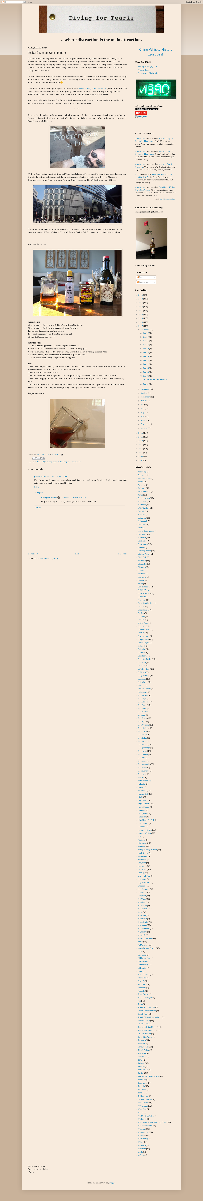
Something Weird (145, 1037)
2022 (140, 307)
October (144, 393)
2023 (140, 303)
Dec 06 (146, 372)
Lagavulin (142, 866)
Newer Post (33, 554)
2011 (140, 453)
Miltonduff (142, 919)
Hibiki (140, 797)
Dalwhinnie (142, 656)
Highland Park (144, 804)
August (144, 401)
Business (141, 600)
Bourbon (141, 574)
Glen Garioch (143, 702)
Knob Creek (143, 853)
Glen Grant (142, 705)
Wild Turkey (143, 1139)
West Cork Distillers (146, 1116)
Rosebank (142, 988)
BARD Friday (143, 508)
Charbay (141, 617)
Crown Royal (143, 643)
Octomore (142, 955)
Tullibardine (143, 1096)
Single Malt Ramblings (147, 1027)
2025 (140, 295)
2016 (140, 433)
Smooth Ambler (144, 1034)
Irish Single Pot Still (146, 820)
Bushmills (142, 597)
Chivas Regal (143, 623)
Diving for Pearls (43, 454)
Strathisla (142, 1053)
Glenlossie (142, 761)
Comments (143, 282)
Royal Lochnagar (145, 998)
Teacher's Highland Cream (149, 1076)
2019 (140, 318)
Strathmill (142, 1057)
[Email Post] (61, 454)
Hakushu (141, 784)
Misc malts (142, 925)
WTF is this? (143, 1106)
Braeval (141, 580)
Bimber (141, 548)
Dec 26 (146, 341)
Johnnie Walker (144, 833)
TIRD (140, 1060)
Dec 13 (146, 360)
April (143, 416)
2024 (140, 299)
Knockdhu (142, 860)
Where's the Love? (145, 1126)
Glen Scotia (142, 718)
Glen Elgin (142, 699)
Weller (140, 1113)
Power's (141, 981)
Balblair (141, 511)
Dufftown (142, 672)
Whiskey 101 (143, 1132)
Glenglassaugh (144, 748)
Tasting (141, 1073)
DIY (43, 462)
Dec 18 (146, 353)
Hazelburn (142, 791)
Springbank (143, 1047)
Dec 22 (146, 345)
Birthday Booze (144, 551)
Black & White (144, 554)
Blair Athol (142, 564)
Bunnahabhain (144, 593)
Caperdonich (143, 610)
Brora (140, 584)
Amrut (140, 482)
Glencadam (142, 735)
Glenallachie (143, 728)
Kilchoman (142, 843)
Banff (140, 528)
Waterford (142, 1109)
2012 (140, 449)
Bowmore (142, 577)
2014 (140, 441)
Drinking (48, 462)
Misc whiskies (144, 929)
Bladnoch (142, 561)
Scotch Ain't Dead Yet (146, 1007)
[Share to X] (38, 458)
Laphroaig (142, 869)
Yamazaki (142, 1149)
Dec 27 (146, 337)
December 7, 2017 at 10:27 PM (73, 498)
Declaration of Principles (148, 73)
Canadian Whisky (145, 603)
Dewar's (141, 666)
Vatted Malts (143, 1103)
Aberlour (141, 475)
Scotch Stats (142, 1014)
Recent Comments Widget (167, 199)
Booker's (141, 570)
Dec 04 (146, 376)
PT (136, 174)
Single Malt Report (145, 1030)
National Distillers (145, 939)
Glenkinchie (143, 754)
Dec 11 (146, 364)
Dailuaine (142, 649)
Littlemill (141, 886)
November (145, 389)
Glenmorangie (144, 764)
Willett (140, 1142)
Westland (142, 1119)
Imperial (141, 810)
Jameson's (142, 827)
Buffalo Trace (143, 590)
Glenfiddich (142, 745)
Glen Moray (142, 712)
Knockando (142, 856)
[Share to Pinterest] (44, 458)
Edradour (142, 679)
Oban (140, 952)
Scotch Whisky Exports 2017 (150, 1017)
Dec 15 (146, 356)
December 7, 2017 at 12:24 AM (54, 477)
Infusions (142, 817)
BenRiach (142, 538)
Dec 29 (146, 333)
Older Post (122, 554)
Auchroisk (142, 502)
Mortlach (141, 935)
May (143, 412)
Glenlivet (141, 758)
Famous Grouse (144, 689)
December (145, 330)
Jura (139, 837)
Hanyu (140, 787)
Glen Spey (142, 722)
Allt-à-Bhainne (144, 478)
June (143, 409)
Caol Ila (141, 607)
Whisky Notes (143, 70)
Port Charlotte (144, 975)
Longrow (142, 896)
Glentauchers (143, 771)
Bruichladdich (144, 587)
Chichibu (141, 620)
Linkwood (142, 879)
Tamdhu (141, 1067)
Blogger (112, 1183)
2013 (140, 445)
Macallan (141, 902)
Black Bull (142, 557)
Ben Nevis (142, 534)
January (144, 428)
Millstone (142, 915)
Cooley (141, 633)
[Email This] (33, 458)
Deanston (142, 663)
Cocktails (38, 462)
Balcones (141, 515)
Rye (139, 1001)
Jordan (37, 477)
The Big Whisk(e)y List (147, 67)
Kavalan (141, 840)
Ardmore (142, 488)
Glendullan (142, 738)
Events (140, 685)
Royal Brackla (143, 994)
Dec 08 (146, 368)
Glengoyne (142, 751)
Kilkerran (142, 846)
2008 (140, 456)
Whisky (78, 462)
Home (77, 554)
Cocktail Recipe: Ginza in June (155, 379)
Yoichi (140, 1152)
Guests (140, 778)
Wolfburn (142, 1145)
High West (142, 800)
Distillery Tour (144, 669)
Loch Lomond (144, 889)
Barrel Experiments (146, 531)
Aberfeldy (142, 472)
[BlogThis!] (36, 458)
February (145, 424)
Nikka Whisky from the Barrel (92, 88)
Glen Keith (142, 708)
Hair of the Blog (144, 781)
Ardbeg (141, 485)
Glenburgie (142, 731)
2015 (140, 437)
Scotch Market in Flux (147, 1011)
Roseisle (141, 991)
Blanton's (142, 567)
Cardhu (141, 613)
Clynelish (142, 626)
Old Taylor (142, 968)
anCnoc (141, 1155)
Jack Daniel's (143, 824)
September (145, 397)
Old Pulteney (143, 965)
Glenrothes (142, 768)
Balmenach (142, 521)
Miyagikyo (142, 932)
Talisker (141, 1063)
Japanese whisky (145, 830)
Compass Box (143, 630)
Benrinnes (142, 541)
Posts (141, 277)
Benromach (143, 544)
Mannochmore (144, 909)
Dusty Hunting (144, 676)
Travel (72, 462)
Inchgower (142, 814)
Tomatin (141, 1086)
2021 (140, 311)
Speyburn (142, 1040)
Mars (140, 912)
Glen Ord (141, 715)
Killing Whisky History (147, 850)
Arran (140, 495)
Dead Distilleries (144, 659)
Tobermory (142, 1083)
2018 (140, 322)
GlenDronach (143, 725)
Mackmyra (142, 906)
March (144, 420)
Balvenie (141, 524)
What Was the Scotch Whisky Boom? (153, 1122)
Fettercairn (142, 692)
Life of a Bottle (144, 876)
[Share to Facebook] (41, 458)
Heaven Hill (143, 794)
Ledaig (141, 873)
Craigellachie (143, 639)
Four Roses (142, 695)
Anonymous (140, 139)
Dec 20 (146, 349)
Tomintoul (142, 1090)
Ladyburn (142, 863)
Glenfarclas (142, 741)
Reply (36, 487)
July (142, 405)
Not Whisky (142, 945)
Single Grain (143, 1024)
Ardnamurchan (144, 492)
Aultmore (142, 505)
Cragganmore (144, 636)
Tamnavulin (143, 1070)
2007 (140, 460)
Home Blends (143, 807)
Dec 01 (146, 384)
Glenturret (142, 774)
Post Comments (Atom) (48, 559)
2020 (140, 314)
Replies (40, 493)
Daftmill (141, 646)
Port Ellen (142, 978)
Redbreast (142, 984)
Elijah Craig (143, 682)
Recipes (66, 462)
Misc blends (143, 922)
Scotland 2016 (144, 1021)
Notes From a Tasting (147, 948)
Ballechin (142, 518)
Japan (55, 462)
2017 (140, 326)
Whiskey (141, 1129)
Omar (140, 971)
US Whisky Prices (145, 1099)
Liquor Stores (143, 883)
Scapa (140, 1004)
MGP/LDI (142, 899)
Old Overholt (143, 961)
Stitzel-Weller (143, 1050)
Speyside (141, 1044)
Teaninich (142, 1080)
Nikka (60, 462)
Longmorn (142, 892)
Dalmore (141, 653)
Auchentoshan (144, 498)
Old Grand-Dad (144, 958)
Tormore (141, 1093)
